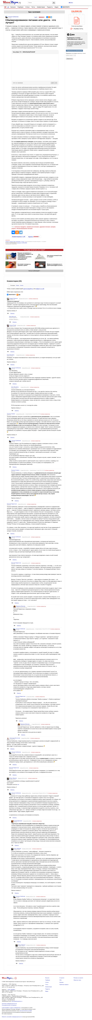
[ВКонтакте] (47, 17)
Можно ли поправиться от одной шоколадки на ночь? (55, 265)
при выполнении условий (26, 1010)
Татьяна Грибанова (16, 367)
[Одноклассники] (49, 17)
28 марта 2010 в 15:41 (26, 793)
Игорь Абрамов (13, 778)
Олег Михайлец (10, 354)
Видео (56, 7)
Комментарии (41, 7)
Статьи (27, 7)
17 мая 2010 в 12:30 (36, 724)
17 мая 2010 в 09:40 (30, 696)
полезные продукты (20, 226)
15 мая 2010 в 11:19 (26, 368)
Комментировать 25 (18, 236)
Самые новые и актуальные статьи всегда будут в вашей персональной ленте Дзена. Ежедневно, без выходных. (76, 43)
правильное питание (33, 226)
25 (36, 17)
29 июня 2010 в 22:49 (23, 298)
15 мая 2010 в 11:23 (26, 752)
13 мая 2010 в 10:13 (22, 504)
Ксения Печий (13, 325)
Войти (71, 2)
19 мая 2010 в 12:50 (21, 325)
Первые (17, 285)
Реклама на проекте (78, 977)
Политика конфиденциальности (9, 1003)
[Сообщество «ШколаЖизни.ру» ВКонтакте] (65, 7)
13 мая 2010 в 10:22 (24, 767)
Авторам (61, 982)
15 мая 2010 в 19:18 (24, 470)
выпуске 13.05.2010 (22, 242)
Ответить (12, 313)
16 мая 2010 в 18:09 (25, 387)
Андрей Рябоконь (14, 298)
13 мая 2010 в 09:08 (25, 738)
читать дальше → (14, 319)
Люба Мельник (12, 316)
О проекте (61, 977)
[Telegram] (51, 17)
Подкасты (50, 7)
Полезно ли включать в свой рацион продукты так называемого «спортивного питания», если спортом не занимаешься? (25, 256)
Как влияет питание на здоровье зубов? (24, 265)
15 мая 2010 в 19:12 (30, 628)
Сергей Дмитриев (18, 820)
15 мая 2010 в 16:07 (26, 563)
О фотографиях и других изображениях (11, 1007)
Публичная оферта (63, 984)
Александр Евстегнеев (15, 738)
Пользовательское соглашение (9, 1005)
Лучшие (21, 285)
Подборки (20, 7)
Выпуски (13, 7)
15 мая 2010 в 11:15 (26, 440)
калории (53, 226)
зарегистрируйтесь (28, 288)
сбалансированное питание (24, 228)
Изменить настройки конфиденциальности (12, 1016)
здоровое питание (44, 226)
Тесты (33, 7)
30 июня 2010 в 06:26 (24, 316)
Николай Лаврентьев (12, 503)
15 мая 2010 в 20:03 (31, 606)
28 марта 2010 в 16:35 (26, 848)
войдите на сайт (40, 288)
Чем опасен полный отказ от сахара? (54, 256)
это (18, 784)
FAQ (60, 980)
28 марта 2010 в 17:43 (31, 945)
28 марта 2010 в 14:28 (22, 778)
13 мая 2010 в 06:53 (27, 821)
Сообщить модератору (33, 298)
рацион (14, 228)
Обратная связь (77, 980)
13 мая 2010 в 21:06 (20, 355)
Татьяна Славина (11, 413)
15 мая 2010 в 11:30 (26, 537)
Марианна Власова (20, 606)
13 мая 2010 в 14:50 (20, 414)
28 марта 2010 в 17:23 (30, 896)
